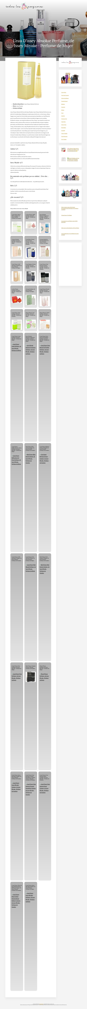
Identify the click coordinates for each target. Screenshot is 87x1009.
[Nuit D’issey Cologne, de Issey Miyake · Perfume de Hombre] (31, 677)
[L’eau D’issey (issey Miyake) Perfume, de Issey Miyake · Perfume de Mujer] (31, 940)
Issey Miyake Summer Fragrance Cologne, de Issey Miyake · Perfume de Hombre (44, 217)
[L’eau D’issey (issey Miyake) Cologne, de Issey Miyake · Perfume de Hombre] (17, 829)
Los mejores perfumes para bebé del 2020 (69, 221)
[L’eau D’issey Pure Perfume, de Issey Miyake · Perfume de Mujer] (17, 720)
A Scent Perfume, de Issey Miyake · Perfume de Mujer (30, 290)
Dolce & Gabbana (65, 98)
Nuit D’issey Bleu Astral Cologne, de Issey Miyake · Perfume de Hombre (30, 448)
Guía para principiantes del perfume (70, 228)
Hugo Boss (63, 121)
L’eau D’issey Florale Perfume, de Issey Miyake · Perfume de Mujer (44, 290)
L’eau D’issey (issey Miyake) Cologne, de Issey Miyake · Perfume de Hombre (16, 776)
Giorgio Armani (64, 101)
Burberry (63, 104)
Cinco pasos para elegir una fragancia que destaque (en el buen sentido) (69, 208)
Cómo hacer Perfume (66, 215)
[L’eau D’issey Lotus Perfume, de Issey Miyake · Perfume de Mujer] (17, 391)
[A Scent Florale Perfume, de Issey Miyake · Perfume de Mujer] (17, 251)
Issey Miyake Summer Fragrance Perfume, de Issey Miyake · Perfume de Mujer (30, 339)
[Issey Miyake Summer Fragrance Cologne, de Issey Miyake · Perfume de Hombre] (45, 228)
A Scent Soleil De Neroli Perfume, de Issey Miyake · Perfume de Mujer (44, 241)
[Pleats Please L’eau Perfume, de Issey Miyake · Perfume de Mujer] (31, 324)
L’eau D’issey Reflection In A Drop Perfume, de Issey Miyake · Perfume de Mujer (16, 449)
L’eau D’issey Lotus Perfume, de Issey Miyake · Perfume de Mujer (16, 338)
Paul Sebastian (64, 136)
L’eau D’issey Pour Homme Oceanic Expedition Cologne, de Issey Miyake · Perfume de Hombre (30, 777)
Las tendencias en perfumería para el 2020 (70, 234)
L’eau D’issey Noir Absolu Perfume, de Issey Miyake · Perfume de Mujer (30, 558)
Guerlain (63, 115)
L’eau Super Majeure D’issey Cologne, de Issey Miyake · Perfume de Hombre (44, 448)
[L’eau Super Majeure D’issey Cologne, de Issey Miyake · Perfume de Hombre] (45, 501)
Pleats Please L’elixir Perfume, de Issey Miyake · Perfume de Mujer (44, 314)
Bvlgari (62, 110)
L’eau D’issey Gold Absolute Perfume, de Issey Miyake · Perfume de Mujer (17, 266)
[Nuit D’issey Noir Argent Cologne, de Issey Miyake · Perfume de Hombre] (45, 611)
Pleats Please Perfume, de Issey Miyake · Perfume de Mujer (44, 667)
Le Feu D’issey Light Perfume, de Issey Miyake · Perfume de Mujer (30, 216)
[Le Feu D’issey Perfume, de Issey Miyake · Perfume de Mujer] (17, 299)
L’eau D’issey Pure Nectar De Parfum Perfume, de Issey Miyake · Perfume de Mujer (44, 339)
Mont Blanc (63, 127)
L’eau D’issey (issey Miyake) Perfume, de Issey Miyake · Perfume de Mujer (30, 887)
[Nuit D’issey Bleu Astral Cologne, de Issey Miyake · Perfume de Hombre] (31, 501)
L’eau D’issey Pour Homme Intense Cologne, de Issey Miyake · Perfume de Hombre (44, 267)
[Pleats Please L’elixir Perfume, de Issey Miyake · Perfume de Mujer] (45, 324)
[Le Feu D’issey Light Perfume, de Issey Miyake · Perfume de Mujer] (31, 225)
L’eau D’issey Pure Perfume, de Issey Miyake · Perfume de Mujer (16, 667)
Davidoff (63, 130)
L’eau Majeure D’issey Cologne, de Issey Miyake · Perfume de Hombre (31, 266)
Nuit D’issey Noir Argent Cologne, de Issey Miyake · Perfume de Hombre (44, 558)
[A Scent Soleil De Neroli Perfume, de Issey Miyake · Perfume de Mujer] (45, 251)
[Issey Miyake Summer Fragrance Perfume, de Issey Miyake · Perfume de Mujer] (31, 392)
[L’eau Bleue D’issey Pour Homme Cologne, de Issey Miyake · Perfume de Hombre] (31, 252)
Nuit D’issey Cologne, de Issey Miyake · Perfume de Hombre (31, 667)
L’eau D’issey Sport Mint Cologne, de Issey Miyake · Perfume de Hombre (16, 216)
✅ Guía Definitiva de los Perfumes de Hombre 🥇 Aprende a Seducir (73, 159)
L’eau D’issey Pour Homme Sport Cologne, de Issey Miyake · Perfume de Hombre (44, 777)
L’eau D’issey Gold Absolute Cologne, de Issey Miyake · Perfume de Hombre (16, 558)
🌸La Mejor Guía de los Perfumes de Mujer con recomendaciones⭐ (73, 150)
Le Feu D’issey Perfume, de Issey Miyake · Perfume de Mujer (16, 290)
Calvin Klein (63, 92)
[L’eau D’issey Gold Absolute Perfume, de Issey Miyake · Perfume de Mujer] (17, 276)
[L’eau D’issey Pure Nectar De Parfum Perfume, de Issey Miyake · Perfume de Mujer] (45, 392)
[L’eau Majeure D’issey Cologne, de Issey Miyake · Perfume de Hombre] (31, 276)
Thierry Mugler (64, 133)
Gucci (62, 113)
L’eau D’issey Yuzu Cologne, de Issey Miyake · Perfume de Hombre (16, 314)
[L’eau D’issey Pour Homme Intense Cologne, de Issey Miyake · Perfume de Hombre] (45, 277)
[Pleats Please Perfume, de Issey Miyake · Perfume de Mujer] (45, 720)
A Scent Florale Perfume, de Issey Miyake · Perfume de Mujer (16, 241)
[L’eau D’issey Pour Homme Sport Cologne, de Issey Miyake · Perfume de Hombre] (45, 831)
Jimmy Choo (63, 124)
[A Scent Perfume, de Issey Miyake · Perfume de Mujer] (31, 300)
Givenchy (63, 107)
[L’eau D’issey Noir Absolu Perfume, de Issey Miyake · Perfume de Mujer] (31, 611)
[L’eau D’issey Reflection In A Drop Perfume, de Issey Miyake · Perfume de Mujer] (17, 502)
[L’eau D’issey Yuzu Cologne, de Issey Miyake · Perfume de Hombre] (17, 325)
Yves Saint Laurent (65, 95)
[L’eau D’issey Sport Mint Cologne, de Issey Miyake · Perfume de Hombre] (17, 226)
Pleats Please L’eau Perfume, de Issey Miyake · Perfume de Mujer (30, 314)
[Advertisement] (43, 22)
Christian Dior (64, 118)
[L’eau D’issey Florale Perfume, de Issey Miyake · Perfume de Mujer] (45, 301)
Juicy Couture (63, 139)
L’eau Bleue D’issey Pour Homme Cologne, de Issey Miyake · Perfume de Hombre (30, 242)
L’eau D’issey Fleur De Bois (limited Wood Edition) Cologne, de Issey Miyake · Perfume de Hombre (17, 888)
